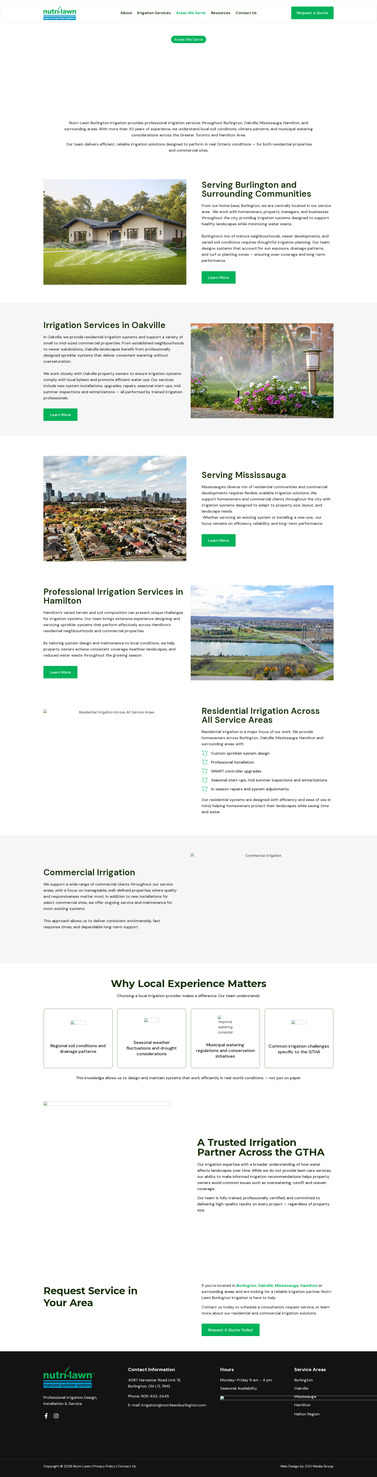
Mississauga (286, 1285)
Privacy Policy (104, 1466)
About (126, 12)
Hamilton (309, 1285)
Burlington (246, 1285)
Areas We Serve (191, 12)
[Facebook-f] (46, 1416)
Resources (220, 12)
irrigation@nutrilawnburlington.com (173, 1405)
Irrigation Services (154, 12)
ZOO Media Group (319, 1466)
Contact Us (246, 12)
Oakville (265, 1285)
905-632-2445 (155, 1396)
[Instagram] (56, 1416)
